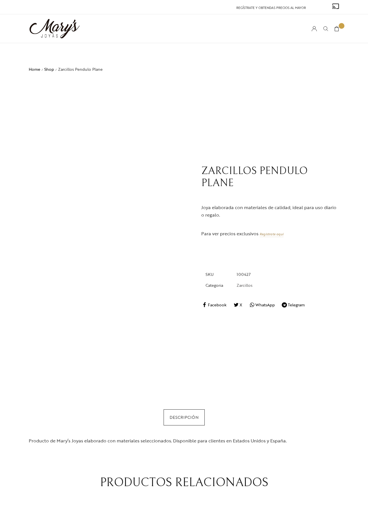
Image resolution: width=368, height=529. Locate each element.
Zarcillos (244, 285)
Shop (49, 69)
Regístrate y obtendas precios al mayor (271, 7)
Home (34, 69)
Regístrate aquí (271, 234)
